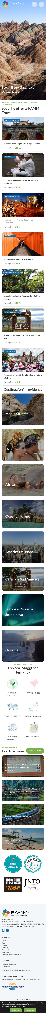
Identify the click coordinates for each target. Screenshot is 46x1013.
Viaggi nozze (33, 693)
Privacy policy (6, 950)
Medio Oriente (17, 413)
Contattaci (5, 947)
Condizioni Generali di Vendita (11, 954)
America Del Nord (19, 552)
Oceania (11, 650)
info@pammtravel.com (9, 964)
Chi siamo (5, 945)
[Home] (13, 4)
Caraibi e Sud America (22, 579)
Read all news (35, 751)
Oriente (11, 449)
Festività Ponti (33, 736)
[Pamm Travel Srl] (23, 913)
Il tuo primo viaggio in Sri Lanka (18, 816)
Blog (3, 943)
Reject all (15, 1010)
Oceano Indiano (17, 516)
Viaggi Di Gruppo (12, 716)
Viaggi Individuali (33, 716)
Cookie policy (6, 952)
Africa (10, 484)
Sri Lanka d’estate (12, 840)
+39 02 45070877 (7, 966)
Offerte (4, 941)
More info (5, 1006)
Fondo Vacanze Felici (32, 980)
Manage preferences (17, 1006)
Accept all (30, 1010)
